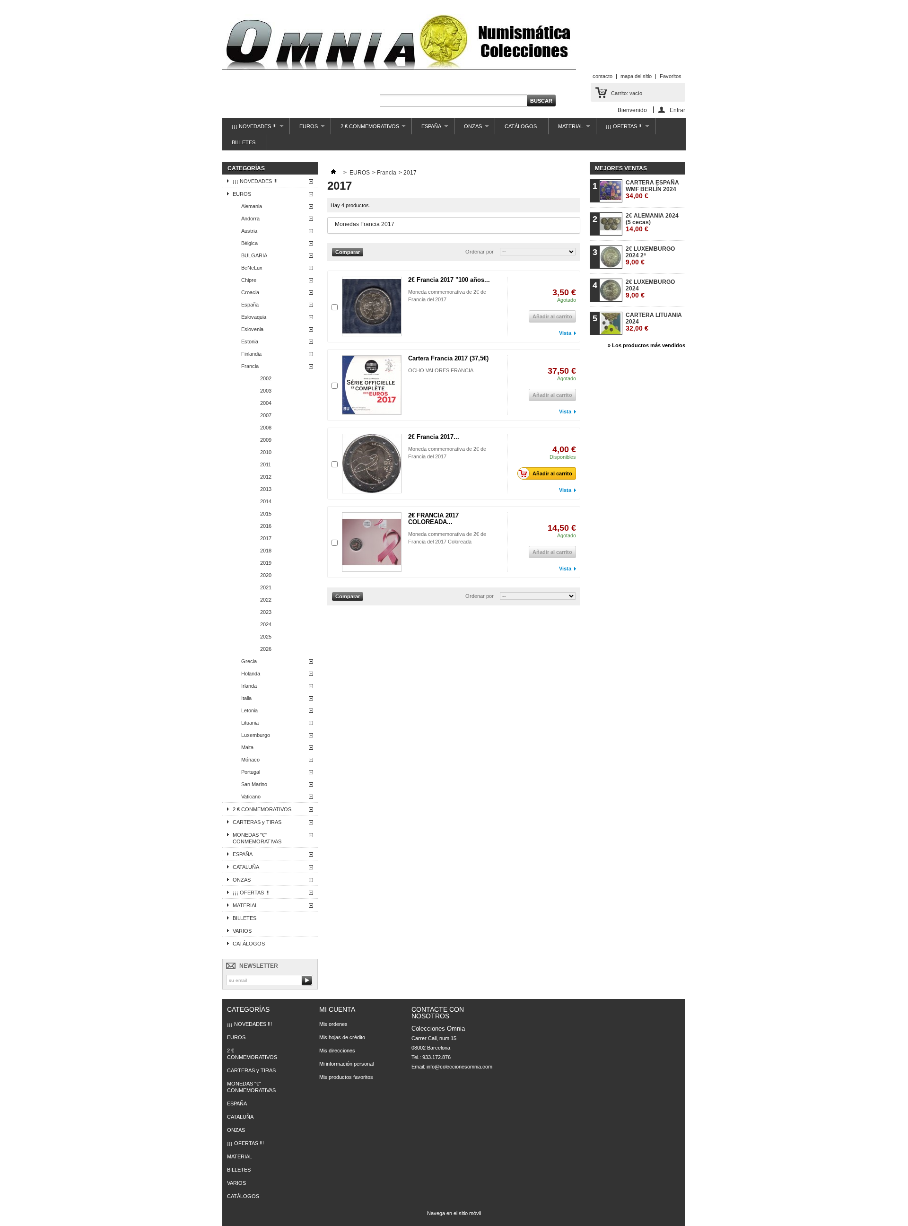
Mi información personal (346, 1064)
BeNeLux (251, 268)
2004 (265, 403)
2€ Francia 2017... (433, 436)
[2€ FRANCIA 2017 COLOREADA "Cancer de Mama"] (372, 542)
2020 (265, 575)
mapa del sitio (636, 76)
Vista (565, 333)
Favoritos (670, 76)
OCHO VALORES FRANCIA (440, 370)
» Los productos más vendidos (646, 345)
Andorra (250, 218)
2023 (265, 612)
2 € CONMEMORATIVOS (365, 128)
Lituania (250, 723)
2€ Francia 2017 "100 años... (449, 279)
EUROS (304, 128)
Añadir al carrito (552, 473)
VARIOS (242, 931)
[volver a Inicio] (333, 172)
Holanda (250, 673)
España (250, 304)
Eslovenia (252, 329)
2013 (265, 489)
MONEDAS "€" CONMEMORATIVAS (257, 838)
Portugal (250, 772)
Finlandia (251, 354)
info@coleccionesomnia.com (459, 1066)
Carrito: (626, 93)
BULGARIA (254, 255)
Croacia (250, 292)
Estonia (249, 341)
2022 (265, 600)
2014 (265, 501)
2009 (265, 440)
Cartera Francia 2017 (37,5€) (448, 358)
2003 (265, 391)
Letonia (249, 710)
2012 (265, 477)
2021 (265, 587)
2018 (265, 550)
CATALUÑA (246, 867)
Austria (249, 231)
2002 (265, 378)
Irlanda (249, 686)
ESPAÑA (426, 128)
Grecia (249, 661)
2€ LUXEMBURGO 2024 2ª (650, 255)
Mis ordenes (333, 1024)
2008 (265, 427)
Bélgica (249, 243)
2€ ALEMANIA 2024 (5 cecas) (652, 222)
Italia (246, 698)
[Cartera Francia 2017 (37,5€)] (372, 385)
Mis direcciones (337, 1050)
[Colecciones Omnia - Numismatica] (399, 42)
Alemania (251, 206)
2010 (265, 452)
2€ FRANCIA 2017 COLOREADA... (433, 518)
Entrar (677, 110)
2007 (265, 415)
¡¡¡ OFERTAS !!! (619, 128)
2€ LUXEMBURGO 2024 (650, 289)
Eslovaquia (253, 317)
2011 (265, 464)
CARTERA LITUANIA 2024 (654, 322)
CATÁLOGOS (521, 126)
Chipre (248, 280)
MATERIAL (566, 128)
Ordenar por (479, 251)
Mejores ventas (621, 168)
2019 (265, 563)
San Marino (254, 784)
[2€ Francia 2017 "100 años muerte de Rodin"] (372, 306)
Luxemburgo (255, 735)
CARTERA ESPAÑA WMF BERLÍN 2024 (652, 189)
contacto (602, 76)
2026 (265, 649)
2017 (265, 538)
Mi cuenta (337, 1009)
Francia (250, 366)
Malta (247, 747)
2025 (265, 636)
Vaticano (251, 796)
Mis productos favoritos (346, 1077)
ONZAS (468, 128)
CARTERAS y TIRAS (257, 822)
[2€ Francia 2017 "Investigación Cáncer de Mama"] (372, 463)
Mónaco (250, 759)
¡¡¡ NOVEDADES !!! (249, 128)
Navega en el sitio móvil (454, 1213)
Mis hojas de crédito (342, 1037)
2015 (265, 514)
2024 (265, 624)
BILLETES (243, 142)
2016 (265, 526)
